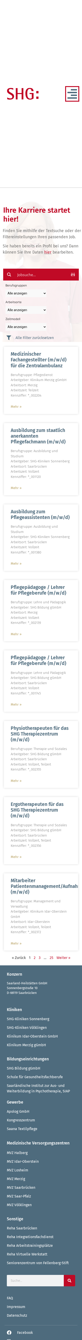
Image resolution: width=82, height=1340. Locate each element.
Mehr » (16, 407)
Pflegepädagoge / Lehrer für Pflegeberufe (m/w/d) (38, 590)
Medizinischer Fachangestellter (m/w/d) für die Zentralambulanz (39, 359)
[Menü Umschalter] (72, 94)
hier (47, 252)
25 (51, 958)
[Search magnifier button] (9, 274)
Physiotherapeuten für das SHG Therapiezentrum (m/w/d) (40, 734)
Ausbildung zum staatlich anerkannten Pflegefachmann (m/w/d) (38, 436)
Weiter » (63, 958)
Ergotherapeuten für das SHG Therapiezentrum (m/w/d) (37, 810)
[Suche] (69, 1280)
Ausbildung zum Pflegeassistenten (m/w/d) (40, 514)
